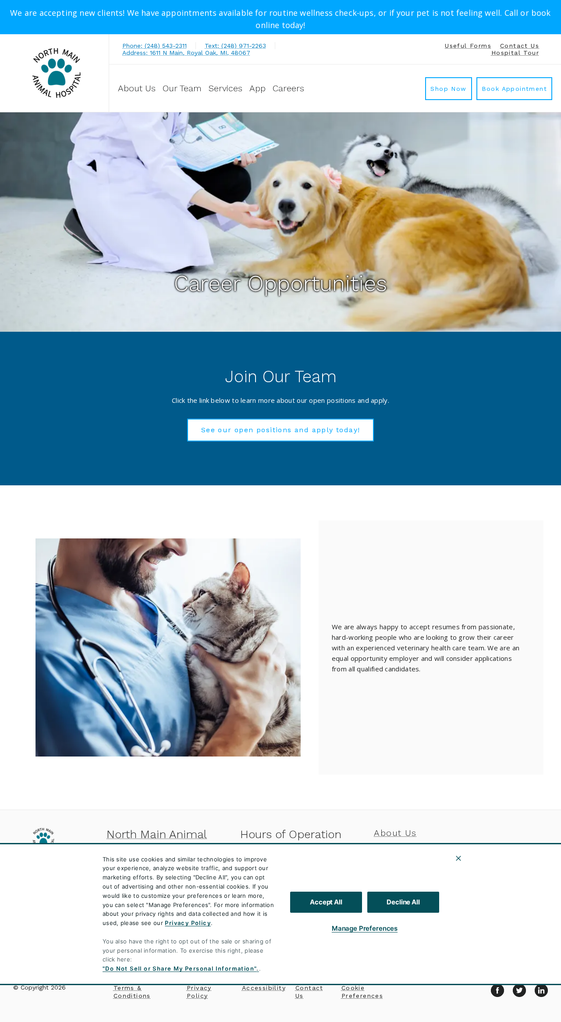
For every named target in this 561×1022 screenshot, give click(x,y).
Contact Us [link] (519, 45)
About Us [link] (137, 88)
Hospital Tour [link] (515, 52)
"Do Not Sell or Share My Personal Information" (179, 968)
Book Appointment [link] (514, 88)
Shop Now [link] (448, 88)
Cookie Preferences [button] (362, 991)
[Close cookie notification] (458, 858)
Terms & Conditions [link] (132, 991)
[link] (56, 73)
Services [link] (225, 88)
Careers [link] (288, 88)
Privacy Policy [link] (199, 991)
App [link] (257, 88)
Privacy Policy (188, 922)
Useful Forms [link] (468, 45)
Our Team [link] (182, 88)
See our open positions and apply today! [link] (280, 430)
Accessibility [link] (264, 987)
